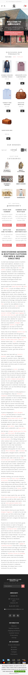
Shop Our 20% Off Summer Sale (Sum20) (14, 33)
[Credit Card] (8, 660)
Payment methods (14, 628)
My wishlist (14, 649)
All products (14, 654)
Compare (14, 652)
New (14, 57)
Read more (7, 225)
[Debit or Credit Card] (14, 660)
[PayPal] (9, 663)
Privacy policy (14, 635)
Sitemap (14, 637)
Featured (8, 57)
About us (14, 626)
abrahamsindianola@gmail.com (15, 609)
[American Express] (3, 660)
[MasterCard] (4, 663)
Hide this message (20, 671)
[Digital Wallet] (19, 660)
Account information (14, 645)
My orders (14, 647)
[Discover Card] (24, 660)
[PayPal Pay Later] (14, 663)
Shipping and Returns (14, 630)
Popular (20, 57)
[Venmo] (19, 663)
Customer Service (14, 633)
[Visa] (24, 663)
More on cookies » (14, 673)
